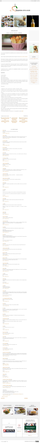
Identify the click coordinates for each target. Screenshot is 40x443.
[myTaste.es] (30, 435)
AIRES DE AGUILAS (5, 367)
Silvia (3, 234)
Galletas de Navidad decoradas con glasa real (5, 121)
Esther (3, 130)
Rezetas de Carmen (34, 75)
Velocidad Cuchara (33, 80)
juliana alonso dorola (5, 178)
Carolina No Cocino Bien (6, 352)
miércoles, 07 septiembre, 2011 (6, 387)
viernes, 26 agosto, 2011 (6, 301)
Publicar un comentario (5, 396)
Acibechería (34, 66)
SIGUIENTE (3, 398)
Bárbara (4, 268)
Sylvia (3, 243)
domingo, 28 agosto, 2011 (6, 371)
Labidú (4, 168)
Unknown (4, 135)
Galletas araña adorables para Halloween (14, 121)
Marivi (3, 152)
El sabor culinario (33, 67)
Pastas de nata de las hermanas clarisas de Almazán (23, 121)
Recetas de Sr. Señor (34, 73)
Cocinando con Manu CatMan (7, 379)
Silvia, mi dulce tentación (23, 56)
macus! (4, 336)
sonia (3, 285)
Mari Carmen (4, 216)
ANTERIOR (26, 398)
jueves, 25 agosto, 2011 (6, 155)
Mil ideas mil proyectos (34, 69)
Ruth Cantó (4, 257)
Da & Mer (4, 147)
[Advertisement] (32, 35)
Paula (3, 314)
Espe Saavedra (4, 332)
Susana (4, 198)
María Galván (4, 358)
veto (3, 203)
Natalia (4, 182)
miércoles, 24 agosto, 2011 (6, 133)
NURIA (4, 278)
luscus (3, 303)
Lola (3, 326)
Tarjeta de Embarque (34, 78)
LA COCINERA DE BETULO (6, 298)
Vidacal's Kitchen (5, 163)
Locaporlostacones (5, 318)
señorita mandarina (5, 248)
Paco (3, 308)
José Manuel (4, 140)
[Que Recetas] (19, 431)
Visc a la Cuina (5, 343)
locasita (4, 290)
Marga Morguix (5, 263)
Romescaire (4, 252)
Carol (3, 189)
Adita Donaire (4, 173)
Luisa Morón (4, 347)
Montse (4, 212)
